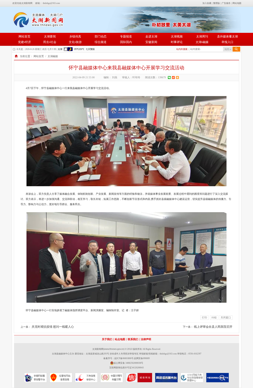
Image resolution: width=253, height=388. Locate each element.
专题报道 (126, 36)
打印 (204, 317)
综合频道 (100, 42)
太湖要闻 (50, 36)
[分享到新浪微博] (173, 77)
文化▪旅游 (75, 42)
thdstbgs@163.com (51, 3)
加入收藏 (206, 3)
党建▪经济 (24, 42)
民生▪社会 (49, 42)
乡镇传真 (75, 36)
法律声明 (146, 339)
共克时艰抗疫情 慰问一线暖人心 (53, 326)
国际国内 (126, 42)
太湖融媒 (53, 56)
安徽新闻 (151, 42)
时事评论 (177, 42)
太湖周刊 (202, 36)
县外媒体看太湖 (227, 36)
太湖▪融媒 (202, 42)
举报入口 (227, 42)
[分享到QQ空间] (177, 77)
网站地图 (236, 3)
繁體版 (216, 3)
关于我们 (107, 339)
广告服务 (226, 3)
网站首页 (24, 36)
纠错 (214, 317)
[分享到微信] (169, 77)
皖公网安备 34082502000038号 (128, 363)
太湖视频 (177, 36)
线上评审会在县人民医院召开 (213, 326)
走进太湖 (151, 36)
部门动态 (100, 36)
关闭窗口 (226, 317)
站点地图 (120, 339)
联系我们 (133, 339)
